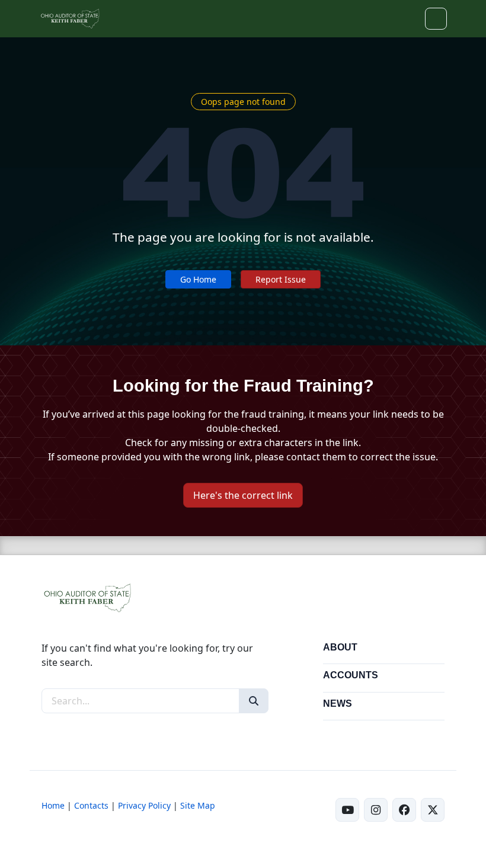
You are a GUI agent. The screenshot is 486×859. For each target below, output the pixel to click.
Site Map (197, 805)
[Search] (253, 700)
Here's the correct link (243, 495)
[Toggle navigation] (436, 19)
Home (53, 805)
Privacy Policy (144, 805)
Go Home (198, 279)
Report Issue (280, 279)
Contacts (91, 805)
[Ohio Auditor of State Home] (69, 18)
